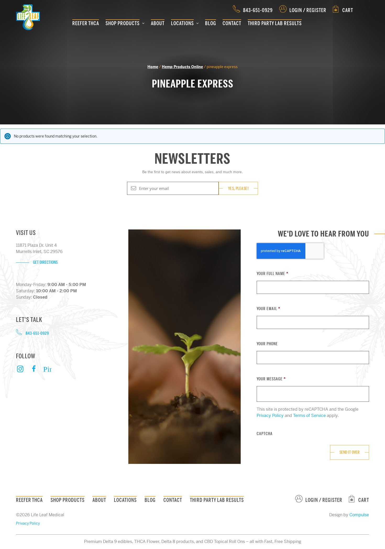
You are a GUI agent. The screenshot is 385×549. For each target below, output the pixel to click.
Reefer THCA (85, 23)
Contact (232, 23)
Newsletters (192, 159)
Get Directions (45, 262)
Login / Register (307, 10)
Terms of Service (309, 415)
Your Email (268, 309)
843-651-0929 (258, 10)
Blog (210, 23)
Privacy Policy (270, 415)
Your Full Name (272, 274)
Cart (347, 10)
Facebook (34, 369)
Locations (182, 23)
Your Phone (267, 344)
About (157, 23)
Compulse (359, 515)
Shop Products (123, 23)
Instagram (20, 372)
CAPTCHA (265, 434)
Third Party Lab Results (275, 23)
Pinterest (47, 369)
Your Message (271, 379)
